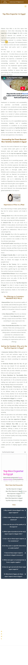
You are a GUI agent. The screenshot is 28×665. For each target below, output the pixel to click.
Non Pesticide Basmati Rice (20, 615)
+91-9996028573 (7, 634)
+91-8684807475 (7, 631)
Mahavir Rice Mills (12, 424)
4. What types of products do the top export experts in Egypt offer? (13, 533)
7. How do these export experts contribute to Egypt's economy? (13, 554)
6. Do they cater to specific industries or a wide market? (13, 547)
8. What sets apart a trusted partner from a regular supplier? (13, 561)
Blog (2, 617)
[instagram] (16, 655)
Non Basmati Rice (19, 612)
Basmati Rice (18, 609)
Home (2, 608)
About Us (3, 611)
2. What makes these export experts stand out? (13, 519)
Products (3, 614)
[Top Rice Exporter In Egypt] (14, 481)
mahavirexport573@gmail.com (17, 2)
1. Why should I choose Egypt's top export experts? (13, 511)
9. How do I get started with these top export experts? (13, 568)
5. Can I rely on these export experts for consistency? (13, 540)
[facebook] (13, 655)
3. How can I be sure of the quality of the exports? (13, 526)
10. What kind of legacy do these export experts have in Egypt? (13, 575)
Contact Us (4, 620)
